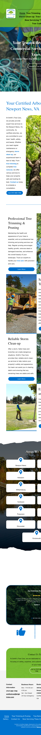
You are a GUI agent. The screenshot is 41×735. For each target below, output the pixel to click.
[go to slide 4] (36, 618)
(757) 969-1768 (11, 691)
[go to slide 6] (39, 618)
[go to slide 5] (38, 618)
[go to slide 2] (33, 618)
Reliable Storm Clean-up (18, 340)
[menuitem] (22, 13)
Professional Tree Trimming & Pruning (20, 223)
